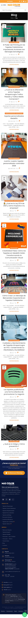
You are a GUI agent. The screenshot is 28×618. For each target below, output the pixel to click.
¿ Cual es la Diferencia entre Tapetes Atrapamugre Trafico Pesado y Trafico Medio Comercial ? (14, 94)
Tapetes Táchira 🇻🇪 (7, 523)
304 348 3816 (8, 567)
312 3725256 (10, 1)
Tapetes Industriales (18, 200)
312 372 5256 (8, 565)
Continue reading (14, 64)
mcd (14, 54)
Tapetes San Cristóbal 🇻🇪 (8, 521)
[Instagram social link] (21, 1)
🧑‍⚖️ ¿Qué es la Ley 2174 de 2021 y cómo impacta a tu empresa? (14, 205)
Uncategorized (19, 113)
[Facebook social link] (19, 1)
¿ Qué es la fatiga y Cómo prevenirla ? (14, 445)
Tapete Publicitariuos (10, 386)
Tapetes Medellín (6, 534)
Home (12, 18)
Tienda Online (6, 541)
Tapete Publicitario (14, 42)
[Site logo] (14, 5)
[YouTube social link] (23, 1)
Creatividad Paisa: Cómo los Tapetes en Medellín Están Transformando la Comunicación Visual (14, 254)
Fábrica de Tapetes (7, 530)
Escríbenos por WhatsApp (15, 473)
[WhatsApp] (9, 499)
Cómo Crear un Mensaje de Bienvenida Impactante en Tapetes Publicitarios (14, 298)
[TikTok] (13, 499)
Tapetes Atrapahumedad (8, 510)
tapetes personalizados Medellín (14, 117)
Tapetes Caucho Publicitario (9, 508)
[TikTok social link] (26, 1)
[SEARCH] (25, 10)
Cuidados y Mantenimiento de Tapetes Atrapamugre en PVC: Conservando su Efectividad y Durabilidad (14, 346)
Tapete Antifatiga (9, 200)
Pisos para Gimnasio (7, 517)
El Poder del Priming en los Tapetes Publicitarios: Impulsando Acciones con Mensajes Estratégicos (14, 48)
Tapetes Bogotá (6, 532)
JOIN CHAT (12, 121)
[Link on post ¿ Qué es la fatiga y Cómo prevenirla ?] (14, 432)
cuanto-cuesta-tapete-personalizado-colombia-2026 (14, 163)
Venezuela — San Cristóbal (9, 536)
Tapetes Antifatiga (7, 515)
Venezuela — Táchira (7, 538)
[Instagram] (3, 499)
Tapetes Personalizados (8, 512)
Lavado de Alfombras (8, 519)
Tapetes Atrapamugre (10, 113)
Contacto (5, 545)
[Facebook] (6, 499)
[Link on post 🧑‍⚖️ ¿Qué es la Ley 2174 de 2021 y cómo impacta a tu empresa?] (14, 188)
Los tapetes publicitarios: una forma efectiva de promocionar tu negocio (14, 391)
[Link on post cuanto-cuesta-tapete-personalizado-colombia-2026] (14, 146)
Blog (4, 543)
